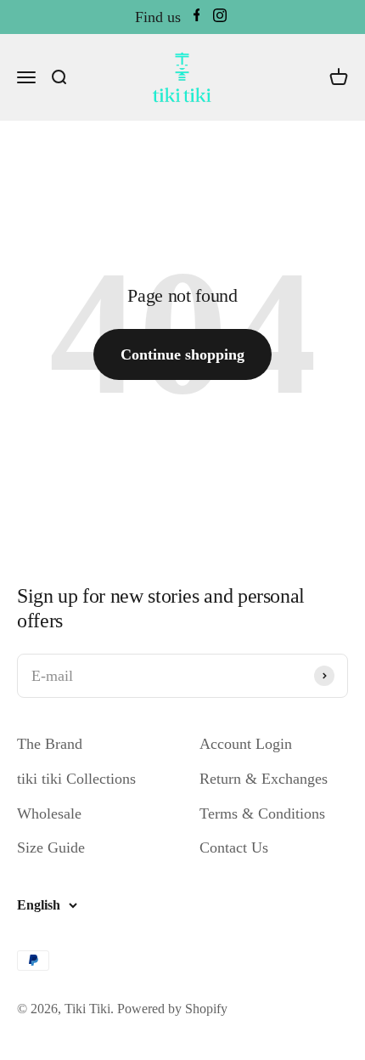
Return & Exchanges (263, 778)
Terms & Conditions (262, 813)
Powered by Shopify (172, 1008)
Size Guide (51, 847)
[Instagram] (220, 17)
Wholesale (49, 813)
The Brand (49, 743)
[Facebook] (197, 17)
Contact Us (233, 847)
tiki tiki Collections (76, 778)
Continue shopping (182, 354)
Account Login (245, 743)
